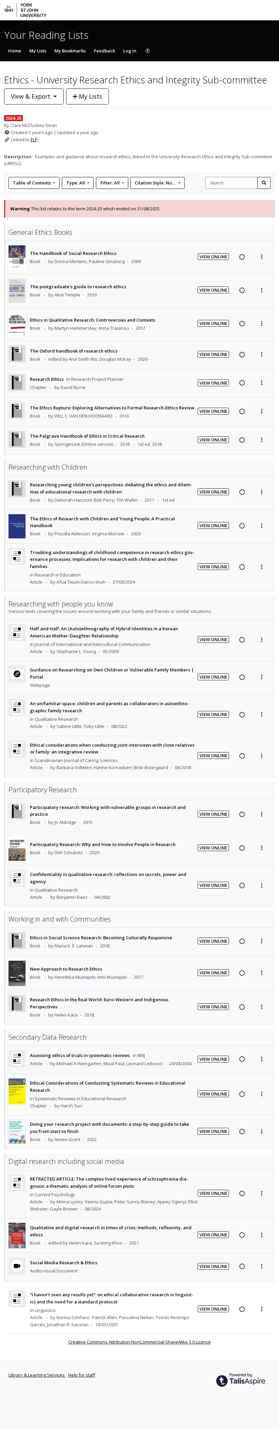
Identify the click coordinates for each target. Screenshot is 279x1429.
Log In (129, 51)
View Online (213, 257)
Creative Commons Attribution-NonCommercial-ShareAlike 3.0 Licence (139, 1342)
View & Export (30, 96)
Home (14, 51)
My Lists (37, 51)
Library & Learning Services (37, 1375)
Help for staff (81, 1375)
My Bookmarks (70, 51)
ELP (34, 139)
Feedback (104, 51)
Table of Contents (32, 183)
